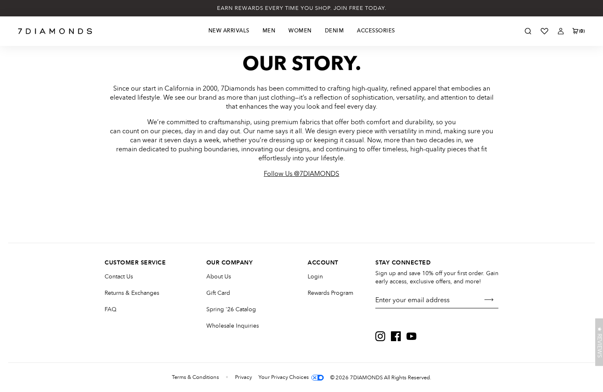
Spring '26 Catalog (231, 309)
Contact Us (119, 276)
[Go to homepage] (55, 31)
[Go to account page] (561, 31)
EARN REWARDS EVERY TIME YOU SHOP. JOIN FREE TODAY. (301, 8)
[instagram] (380, 336)
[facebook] (396, 336)
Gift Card (218, 293)
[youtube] (411, 336)
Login (315, 276)
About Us (218, 276)
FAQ (110, 309)
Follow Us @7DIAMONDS (301, 173)
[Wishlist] (544, 31)
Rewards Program (330, 293)
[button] (599, 342)
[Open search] (528, 31)
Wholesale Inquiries (232, 326)
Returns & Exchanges (132, 293)
